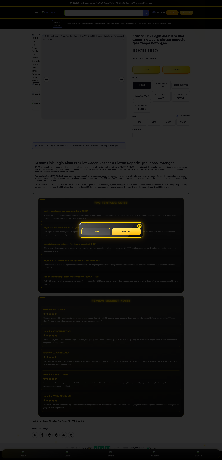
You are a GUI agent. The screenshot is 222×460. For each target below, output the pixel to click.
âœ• (140, 226)
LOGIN (96, 232)
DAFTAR (126, 231)
